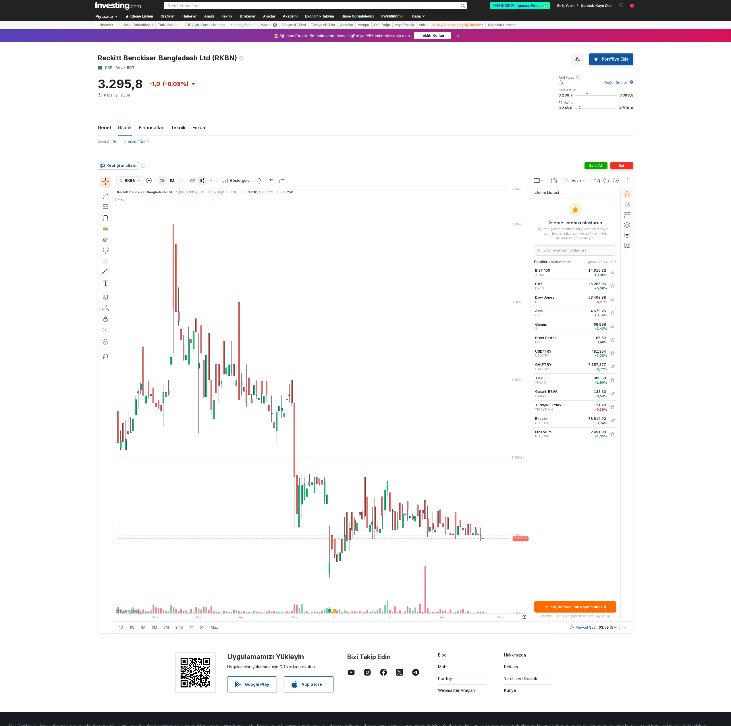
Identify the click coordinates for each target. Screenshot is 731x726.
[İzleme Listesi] (627, 193)
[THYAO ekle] (612, 380)
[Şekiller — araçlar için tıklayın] (105, 218)
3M (154, 627)
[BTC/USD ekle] (612, 421)
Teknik (178, 127)
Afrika (423, 25)
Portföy (445, 678)
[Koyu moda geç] (606, 180)
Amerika (346, 25)
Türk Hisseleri (169, 25)
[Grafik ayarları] (616, 180)
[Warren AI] (627, 245)
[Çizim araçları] (114, 404)
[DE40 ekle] (612, 286)
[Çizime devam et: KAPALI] (105, 308)
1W (132, 627)
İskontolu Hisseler (502, 25)
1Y (191, 627)
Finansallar (151, 127)
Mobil (443, 666)
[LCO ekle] (612, 340)
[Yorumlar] (627, 235)
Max (214, 627)
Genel (104, 127)
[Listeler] (627, 214)
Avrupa (363, 25)
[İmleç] (105, 182)
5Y (202, 627)
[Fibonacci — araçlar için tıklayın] (105, 228)
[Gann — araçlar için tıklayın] (105, 239)
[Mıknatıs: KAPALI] (105, 297)
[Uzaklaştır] (306, 606)
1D (162, 180)
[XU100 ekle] (612, 273)
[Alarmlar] (627, 204)
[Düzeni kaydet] (554, 180)
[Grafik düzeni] (538, 180)
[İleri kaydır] (329, 606)
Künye (510, 690)
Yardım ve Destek (520, 678)
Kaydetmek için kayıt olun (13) (578, 607)
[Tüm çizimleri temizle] (105, 357)
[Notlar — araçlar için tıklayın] (105, 283)
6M (166, 627)
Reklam (511, 666)
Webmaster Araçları (456, 690)
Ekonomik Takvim (319, 16)
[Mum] (202, 180)
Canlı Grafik (107, 142)
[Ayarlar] (524, 616)
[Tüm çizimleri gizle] (105, 330)
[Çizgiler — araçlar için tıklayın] (105, 196)
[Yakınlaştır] (313, 606)
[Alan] (192, 180)
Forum (199, 127)
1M (171, 180)
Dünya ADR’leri (294, 25)
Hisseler (106, 25)
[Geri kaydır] (321, 606)
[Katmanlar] (105, 342)
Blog (442, 654)
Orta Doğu (382, 25)
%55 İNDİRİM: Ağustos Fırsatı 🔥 (520, 6)
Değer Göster (615, 82)
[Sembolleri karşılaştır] (149, 180)
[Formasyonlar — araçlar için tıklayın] (105, 250)
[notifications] (621, 5)
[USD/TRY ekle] (612, 353)
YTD (179, 627)
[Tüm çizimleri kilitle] (105, 319)
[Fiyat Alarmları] (259, 180)
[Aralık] (180, 180)
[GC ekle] (612, 313)
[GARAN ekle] (612, 394)
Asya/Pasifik (404, 25)
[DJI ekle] (612, 300)
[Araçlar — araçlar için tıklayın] (105, 272)
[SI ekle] (612, 327)
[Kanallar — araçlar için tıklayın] (105, 207)
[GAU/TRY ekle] (612, 367)
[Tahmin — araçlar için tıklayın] (105, 261)
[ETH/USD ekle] (612, 434)
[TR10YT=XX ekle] (612, 407)
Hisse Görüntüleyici (358, 16)
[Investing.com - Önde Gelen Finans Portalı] (118, 6)
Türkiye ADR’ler (323, 25)
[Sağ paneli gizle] (528, 404)
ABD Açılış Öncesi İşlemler (204, 25)
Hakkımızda (515, 654)
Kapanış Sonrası (243, 25)
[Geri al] (272, 180)
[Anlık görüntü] (597, 180)
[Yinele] (281, 180)
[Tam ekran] (625, 180)
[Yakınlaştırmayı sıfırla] (337, 606)
